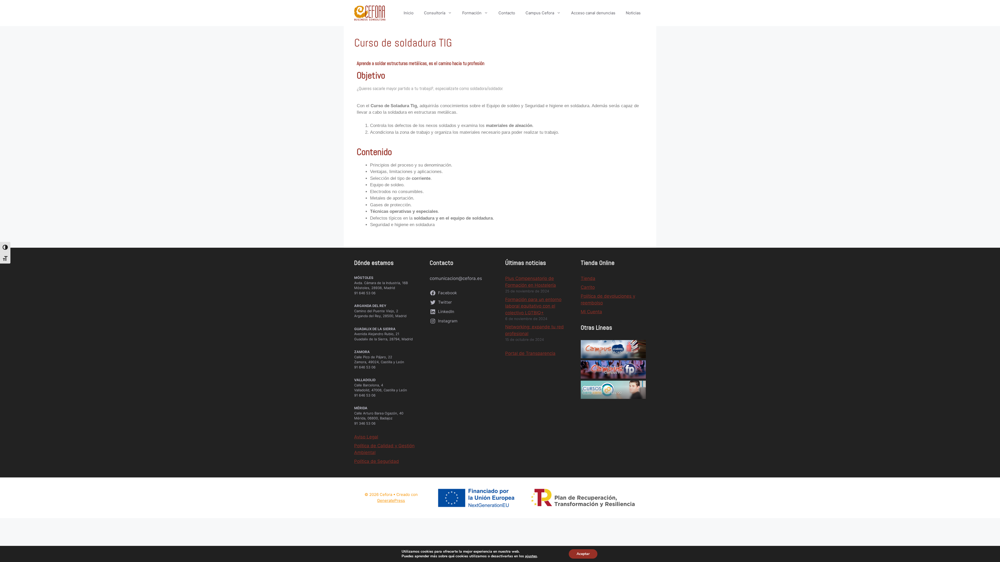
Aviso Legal (366, 436)
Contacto (506, 12)
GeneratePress (391, 500)
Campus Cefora (540, 12)
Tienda (588, 278)
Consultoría (434, 12)
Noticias (633, 12)
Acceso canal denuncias (593, 12)
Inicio (409, 12)
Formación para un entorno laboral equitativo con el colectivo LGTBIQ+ (533, 306)
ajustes (531, 556)
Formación (472, 12)
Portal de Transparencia (530, 353)
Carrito (588, 287)
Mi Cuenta (591, 311)
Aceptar (583, 553)
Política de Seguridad (376, 461)
